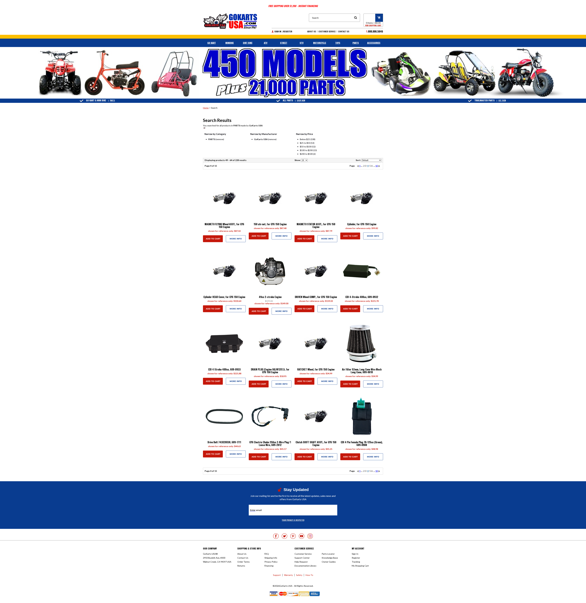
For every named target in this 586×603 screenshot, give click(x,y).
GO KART (211, 42)
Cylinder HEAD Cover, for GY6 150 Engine (224, 297)
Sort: (358, 160)
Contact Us (343, 31)
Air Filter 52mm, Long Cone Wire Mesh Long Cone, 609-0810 (362, 371)
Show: (298, 160)
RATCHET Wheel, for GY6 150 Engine (316, 369)
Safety (299, 575)
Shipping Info (270, 557)
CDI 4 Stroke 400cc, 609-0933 (224, 369)
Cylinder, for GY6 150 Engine (361, 224)
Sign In (277, 31)
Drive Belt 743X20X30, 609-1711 (224, 442)
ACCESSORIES (373, 42)
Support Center (302, 557)
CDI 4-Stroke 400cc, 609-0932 (361, 297)
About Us (311, 31)
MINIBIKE (229, 42)
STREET (283, 42)
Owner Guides (329, 561)
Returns (241, 565)
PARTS (356, 42)
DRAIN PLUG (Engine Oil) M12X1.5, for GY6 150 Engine (270, 371)
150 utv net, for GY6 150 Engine (270, 224)
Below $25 (305, 139)
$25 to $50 (305, 143)
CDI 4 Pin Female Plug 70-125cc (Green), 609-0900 (362, 443)
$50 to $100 (305, 146)
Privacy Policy (270, 561)
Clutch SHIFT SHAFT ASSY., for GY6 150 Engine (316, 443)
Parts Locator (328, 553)
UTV (302, 42)
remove (219, 139)
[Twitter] (284, 536)
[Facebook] (276, 536)
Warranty (288, 575)
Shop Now (301, 100)
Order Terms (243, 561)
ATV (265, 42)
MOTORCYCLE (319, 42)
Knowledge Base (330, 557)
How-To (309, 575)
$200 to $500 (306, 154)
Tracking (356, 561)
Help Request (301, 561)
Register (287, 31)
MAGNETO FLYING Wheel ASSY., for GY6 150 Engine (224, 225)
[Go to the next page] (379, 165)
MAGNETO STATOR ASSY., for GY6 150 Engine (316, 225)
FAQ (266, 553)
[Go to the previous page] (357, 165)
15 (376, 165)
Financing (268, 565)
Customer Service (327, 31)
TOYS (337, 42)
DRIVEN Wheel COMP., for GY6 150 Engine (316, 297)
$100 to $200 (306, 150)
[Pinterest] (293, 536)
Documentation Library (305, 565)
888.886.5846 (375, 31)
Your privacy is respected (293, 520)
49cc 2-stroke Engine (270, 297)
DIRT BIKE (247, 42)
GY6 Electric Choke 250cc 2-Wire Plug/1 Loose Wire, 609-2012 (270, 443)
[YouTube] (301, 536)
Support (277, 575)
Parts (112, 100)
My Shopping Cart (360, 565)
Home (206, 108)
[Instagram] (310, 536)
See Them (502, 100)
